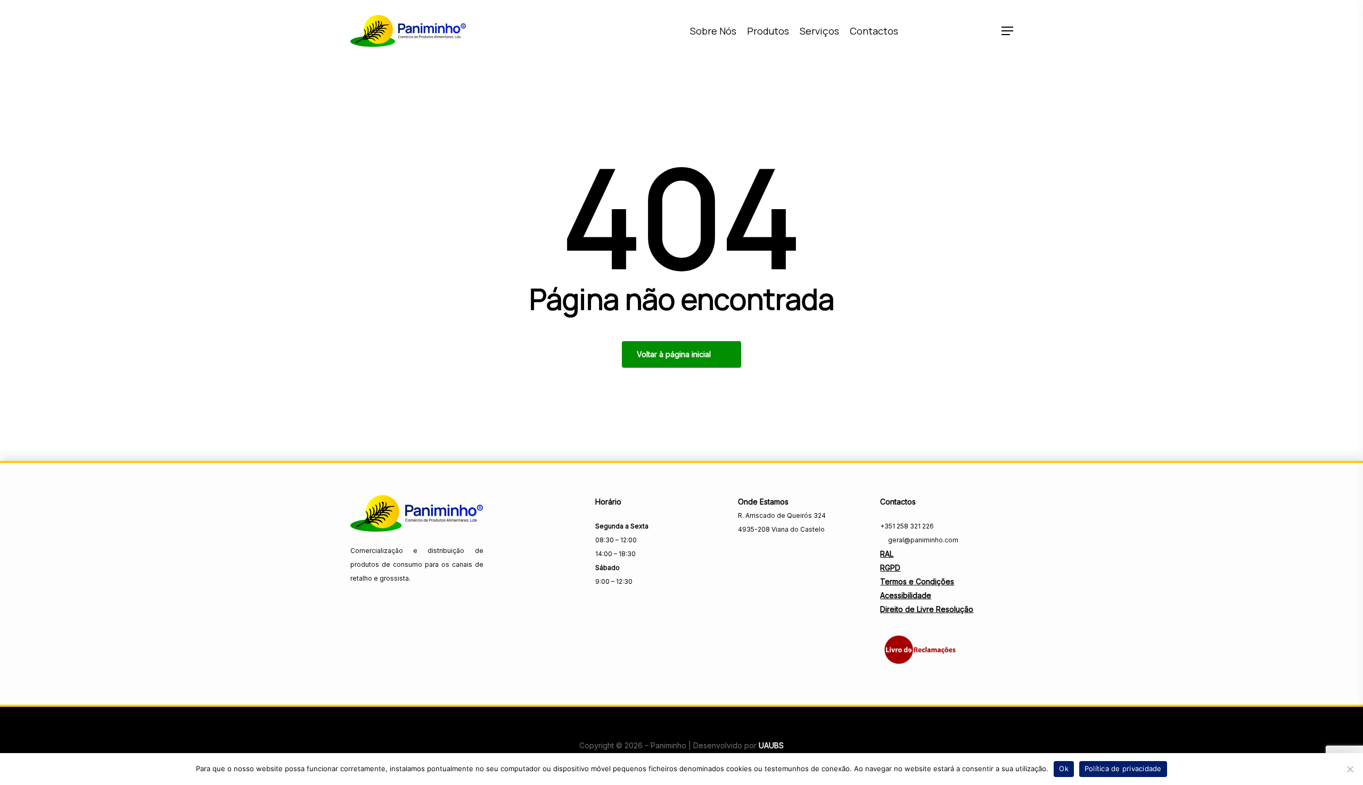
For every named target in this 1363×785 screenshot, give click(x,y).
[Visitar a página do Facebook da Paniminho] (745, 552)
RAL (886, 553)
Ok (1064, 768)
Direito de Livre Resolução (926, 609)
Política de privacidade (1123, 768)
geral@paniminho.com (922, 540)
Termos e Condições (917, 581)
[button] (1007, 31)
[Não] (1349, 769)
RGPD (890, 567)
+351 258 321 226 (907, 526)
